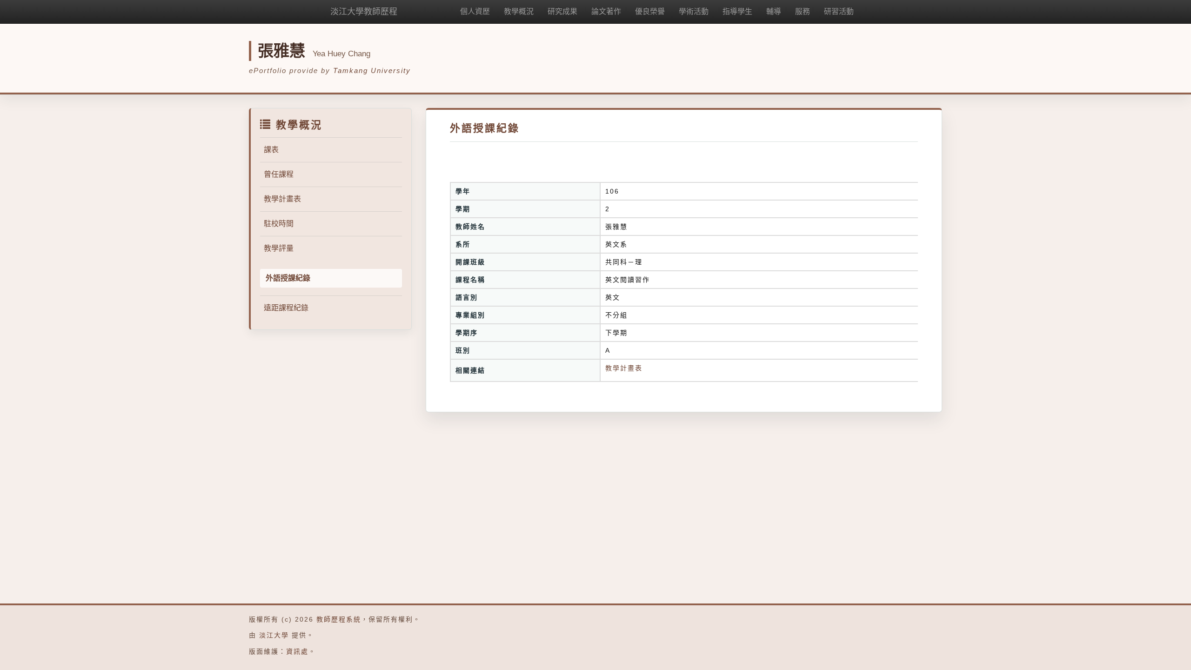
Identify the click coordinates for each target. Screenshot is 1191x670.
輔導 (773, 11)
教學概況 (519, 11)
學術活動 (694, 11)
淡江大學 (274, 635)
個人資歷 (475, 11)
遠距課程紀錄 (286, 308)
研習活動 (839, 11)
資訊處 (297, 651)
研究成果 (562, 11)
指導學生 (737, 11)
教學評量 (279, 248)
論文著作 (606, 11)
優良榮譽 (650, 11)
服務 (802, 11)
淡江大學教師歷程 (363, 11)
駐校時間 (279, 224)
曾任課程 (279, 174)
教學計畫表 (282, 199)
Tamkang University (372, 70)
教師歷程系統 (338, 619)
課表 (271, 150)
